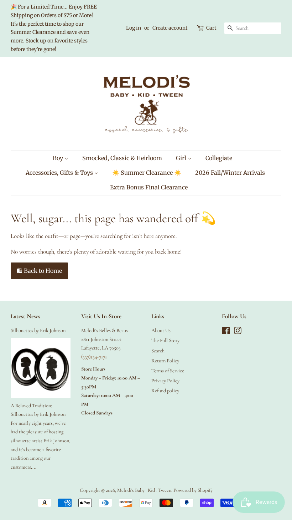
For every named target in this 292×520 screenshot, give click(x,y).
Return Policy (165, 361)
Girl (182, 158)
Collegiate (218, 158)
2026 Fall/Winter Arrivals (230, 172)
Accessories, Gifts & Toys (60, 172)
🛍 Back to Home (39, 270)
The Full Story (165, 340)
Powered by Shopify (193, 490)
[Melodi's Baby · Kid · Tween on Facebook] (226, 332)
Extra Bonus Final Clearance (149, 187)
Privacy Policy (165, 381)
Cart (211, 28)
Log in (133, 28)
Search (158, 351)
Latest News (25, 316)
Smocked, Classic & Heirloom (122, 158)
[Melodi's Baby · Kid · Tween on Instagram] (237, 332)
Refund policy (165, 391)
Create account (169, 28)
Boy (58, 158)
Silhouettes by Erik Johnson (38, 330)
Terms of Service (167, 371)
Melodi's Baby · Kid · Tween (144, 490)
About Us (161, 330)
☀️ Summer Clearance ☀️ (146, 172)
